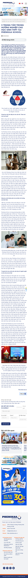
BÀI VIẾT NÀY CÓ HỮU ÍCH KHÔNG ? (7, 407)
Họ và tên (4, 415)
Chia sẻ (22, 393)
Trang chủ (4, 19)
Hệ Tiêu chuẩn (18, 542)
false (1, 12)
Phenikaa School (13, 576)
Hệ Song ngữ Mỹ (19, 538)
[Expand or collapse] (25, 40)
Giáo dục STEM (18, 544)
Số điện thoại (22, 416)
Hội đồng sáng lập (8, 547)
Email (12, 415)
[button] (26, 3)
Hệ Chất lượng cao (19, 540)
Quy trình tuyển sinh (8, 552)
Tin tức (10, 19)
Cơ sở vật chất (7, 542)
